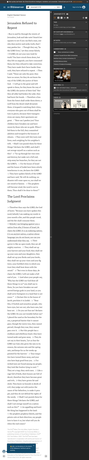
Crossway (12, 17)
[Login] (84, 7)
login (74, 27)
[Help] (86, 17)
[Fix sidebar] (51, 12)
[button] (87, 2)
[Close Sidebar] (51, 237)
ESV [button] (58, 7)
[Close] (33, 445)
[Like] (54, 17)
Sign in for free (77, 7)
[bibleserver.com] (15, 7)
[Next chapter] (45, 456)
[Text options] (64, 7)
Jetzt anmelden (77, 2)
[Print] (67, 17)
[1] (37, 366)
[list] (70, 60)
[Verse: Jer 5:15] (67, 14)
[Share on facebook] (58, 17)
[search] (42, 7)
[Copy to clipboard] (64, 17)
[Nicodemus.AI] (4, 451)
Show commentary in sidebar (66, 52)
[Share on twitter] (61, 17)
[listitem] (70, 55)
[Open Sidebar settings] (83, 17)
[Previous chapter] (4, 456)
